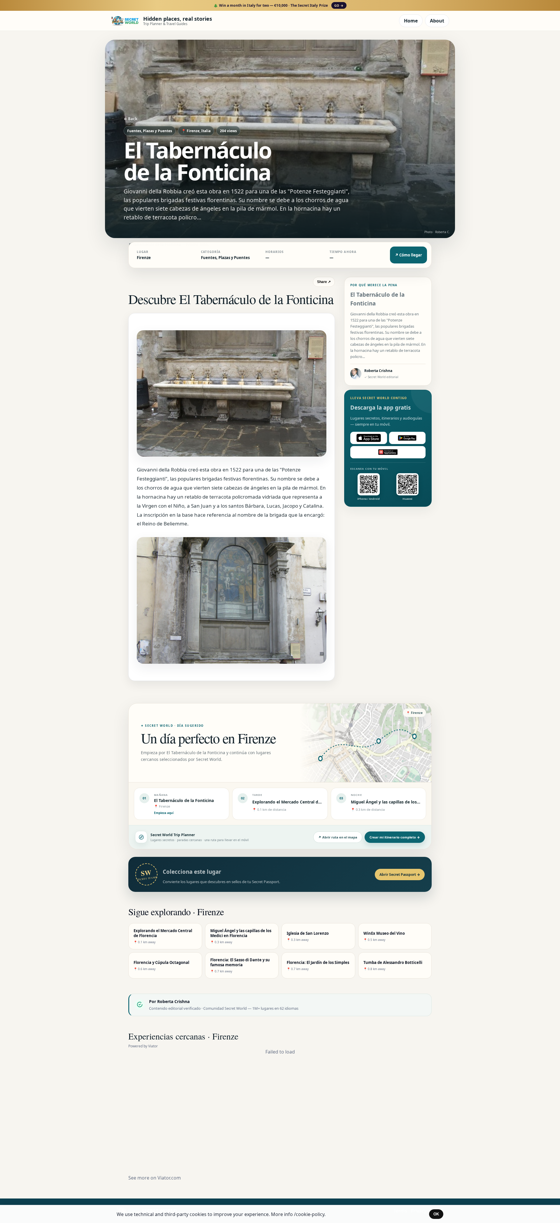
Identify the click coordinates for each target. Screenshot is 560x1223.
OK (436, 1214)
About (437, 21)
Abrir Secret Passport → (399, 874)
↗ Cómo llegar (408, 255)
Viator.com (169, 1178)
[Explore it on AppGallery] (388, 452)
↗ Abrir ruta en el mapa (337, 837)
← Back (130, 118)
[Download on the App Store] (368, 438)
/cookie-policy (309, 1214)
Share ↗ (324, 282)
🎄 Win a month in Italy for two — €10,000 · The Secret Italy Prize (278, 5)
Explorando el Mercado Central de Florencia (296, 802)
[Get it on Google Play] (407, 438)
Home (411, 21)
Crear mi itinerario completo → (395, 837)
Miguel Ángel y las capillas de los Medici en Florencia (404, 802)
